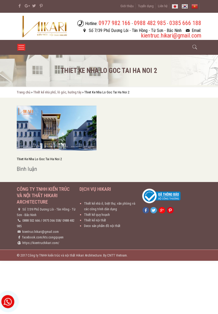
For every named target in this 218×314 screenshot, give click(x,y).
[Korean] (185, 6)
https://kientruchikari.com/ (40, 243)
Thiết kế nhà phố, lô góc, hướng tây (57, 92)
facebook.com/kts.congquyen (43, 237)
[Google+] (27, 5)
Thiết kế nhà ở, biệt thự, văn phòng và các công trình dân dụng (109, 206)
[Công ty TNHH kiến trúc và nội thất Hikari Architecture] (45, 26)
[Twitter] (34, 5)
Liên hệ (162, 6)
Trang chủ (23, 92)
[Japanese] (175, 6)
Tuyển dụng (146, 6)
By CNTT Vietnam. (115, 255)
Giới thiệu (127, 6)
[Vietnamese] (194, 6)
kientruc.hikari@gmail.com (40, 232)
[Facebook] (19, 5)
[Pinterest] (41, 5)
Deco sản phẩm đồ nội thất (102, 226)
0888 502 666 (31, 220)
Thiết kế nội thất (95, 220)
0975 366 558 (51, 220)
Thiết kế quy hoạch (97, 215)
